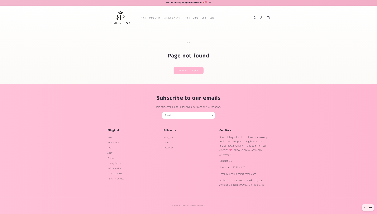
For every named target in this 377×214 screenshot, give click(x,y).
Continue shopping (188, 70)
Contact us (113, 158)
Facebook (168, 147)
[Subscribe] (211, 115)
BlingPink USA (184, 205)
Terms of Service (116, 178)
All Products (113, 142)
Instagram (168, 137)
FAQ (110, 147)
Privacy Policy (114, 163)
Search (111, 137)
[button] (255, 18)
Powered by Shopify (197, 205)
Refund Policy (114, 168)
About (110, 152)
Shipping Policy (115, 173)
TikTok (166, 142)
